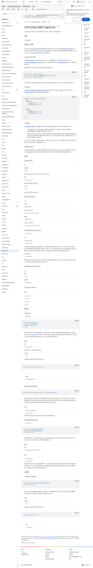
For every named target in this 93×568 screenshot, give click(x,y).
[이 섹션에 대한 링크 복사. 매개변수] (28, 341)
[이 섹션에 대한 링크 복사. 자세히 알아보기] (35, 147)
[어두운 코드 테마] (73, 72)
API (33, 6)
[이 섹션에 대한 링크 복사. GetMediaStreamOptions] (42, 230)
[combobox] (64, 1)
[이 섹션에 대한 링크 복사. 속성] (27, 165)
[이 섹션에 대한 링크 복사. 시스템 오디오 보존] (36, 57)
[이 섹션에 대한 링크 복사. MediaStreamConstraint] (41, 266)
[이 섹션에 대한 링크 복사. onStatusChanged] (37, 476)
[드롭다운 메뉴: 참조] (29, 9)
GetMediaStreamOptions (31, 450)
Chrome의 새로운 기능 (46, 1)
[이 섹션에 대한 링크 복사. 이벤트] (30, 472)
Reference (26, 6)
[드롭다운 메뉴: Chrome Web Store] (47, 9)
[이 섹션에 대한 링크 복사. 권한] (28, 36)
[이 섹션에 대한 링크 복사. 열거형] (28, 292)
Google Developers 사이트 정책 (51, 538)
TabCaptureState (29, 179)
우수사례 (31, 1)
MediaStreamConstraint (31, 213)
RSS (70, 559)
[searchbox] (10, 14)
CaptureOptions (29, 346)
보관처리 (47, 556)
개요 (3, 9)
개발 (14, 9)
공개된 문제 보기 (24, 554)
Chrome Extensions (14, 6)
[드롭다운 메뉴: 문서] (26, 2)
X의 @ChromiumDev (74, 552)
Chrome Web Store (41, 9)
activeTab (34, 334)
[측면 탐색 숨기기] (17, 565)
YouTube (71, 554)
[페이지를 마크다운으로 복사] (58, 26)
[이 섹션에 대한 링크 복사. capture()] (31, 313)
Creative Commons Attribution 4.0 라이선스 (48, 536)
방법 (18, 9)
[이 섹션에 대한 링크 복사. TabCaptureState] (37, 287)
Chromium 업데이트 (49, 552)
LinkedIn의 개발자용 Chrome (75, 556)
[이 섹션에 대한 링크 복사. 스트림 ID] (31, 87)
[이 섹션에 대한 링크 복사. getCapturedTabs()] (38, 386)
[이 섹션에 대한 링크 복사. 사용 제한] (31, 123)
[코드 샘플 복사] (75, 72)
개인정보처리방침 (28, 565)
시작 (86, 19)
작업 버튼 (44, 51)
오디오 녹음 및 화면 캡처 (62, 150)
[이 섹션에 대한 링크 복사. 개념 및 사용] (34, 45)
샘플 (33, 9)
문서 (23, 1)
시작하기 (8, 9)
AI (22, 9)
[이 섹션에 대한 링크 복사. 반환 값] (28, 407)
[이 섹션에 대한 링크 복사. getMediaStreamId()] (39, 420)
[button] (9, 231)
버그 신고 (23, 552)
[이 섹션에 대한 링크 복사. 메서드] (30, 309)
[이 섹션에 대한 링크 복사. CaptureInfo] (34, 161)
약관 (22, 565)
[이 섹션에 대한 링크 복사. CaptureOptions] (36, 197)
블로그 (37, 1)
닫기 (76, 19)
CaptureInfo (53, 392)
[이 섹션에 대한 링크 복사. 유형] (28, 156)
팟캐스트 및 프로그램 (49, 559)
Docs (3, 6)
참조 (26, 9)
